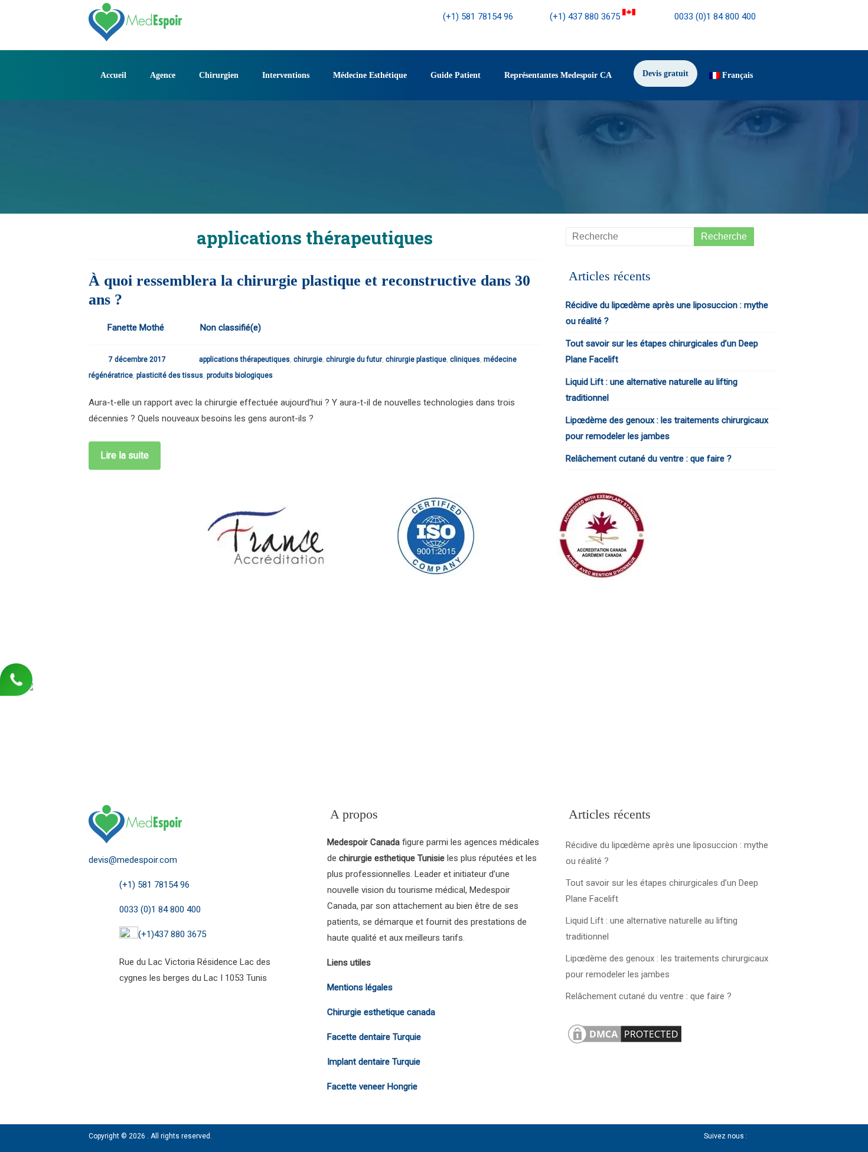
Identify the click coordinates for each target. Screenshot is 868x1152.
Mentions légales (360, 987)
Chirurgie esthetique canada (381, 1012)
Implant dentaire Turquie (373, 1061)
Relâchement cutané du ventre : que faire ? (649, 458)
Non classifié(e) (230, 327)
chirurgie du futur (354, 359)
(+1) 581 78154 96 (478, 16)
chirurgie (307, 359)
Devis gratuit (665, 73)
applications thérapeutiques (244, 359)
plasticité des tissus (169, 375)
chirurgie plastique (416, 359)
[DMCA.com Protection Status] (625, 1030)
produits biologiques (240, 375)
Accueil (113, 75)
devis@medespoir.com (133, 860)
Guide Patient (455, 75)
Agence (162, 75)
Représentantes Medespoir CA (558, 75)
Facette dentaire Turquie (374, 1037)
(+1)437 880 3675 (172, 934)
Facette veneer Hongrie (372, 1086)
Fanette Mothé (135, 327)
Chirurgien (219, 75)
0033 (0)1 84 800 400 (714, 16)
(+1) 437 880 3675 (586, 16)
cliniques (465, 359)
